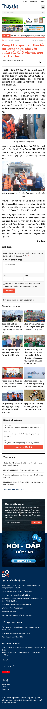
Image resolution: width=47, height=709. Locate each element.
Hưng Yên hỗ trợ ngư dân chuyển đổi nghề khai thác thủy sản (34, 327)
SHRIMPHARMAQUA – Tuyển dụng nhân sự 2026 (20, 470)
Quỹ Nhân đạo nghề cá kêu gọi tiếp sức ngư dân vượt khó (33, 406)
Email (26, 275)
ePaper (25, 1)
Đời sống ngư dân (14, 40)
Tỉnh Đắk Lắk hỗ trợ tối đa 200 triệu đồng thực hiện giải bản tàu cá (12, 328)
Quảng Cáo (6, 684)
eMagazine (33, 1)
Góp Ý (4, 687)
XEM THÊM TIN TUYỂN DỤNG (13, 489)
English (42, 1)
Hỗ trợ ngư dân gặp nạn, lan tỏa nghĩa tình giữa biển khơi (11, 352)
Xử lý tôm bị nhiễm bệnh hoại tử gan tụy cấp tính (21, 443)
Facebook (5, 689)
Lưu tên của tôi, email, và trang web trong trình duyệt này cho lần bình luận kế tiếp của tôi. (22, 285)
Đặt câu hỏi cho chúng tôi (23, 447)
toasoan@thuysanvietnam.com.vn (18, 605)
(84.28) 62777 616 (16, 608)
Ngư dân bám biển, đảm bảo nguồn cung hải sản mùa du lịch (34, 384)
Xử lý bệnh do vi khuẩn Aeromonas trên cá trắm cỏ (22, 428)
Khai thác (4, 40)
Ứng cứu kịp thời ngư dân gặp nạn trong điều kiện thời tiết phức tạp (12, 407)
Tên (5, 275)
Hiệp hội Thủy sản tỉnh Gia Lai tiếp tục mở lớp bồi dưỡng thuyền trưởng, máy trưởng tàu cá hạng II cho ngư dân (34, 356)
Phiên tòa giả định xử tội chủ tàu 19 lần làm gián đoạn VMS (12, 384)
